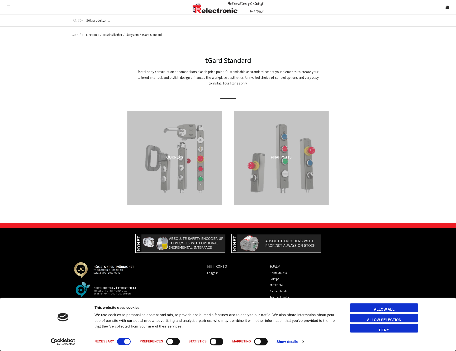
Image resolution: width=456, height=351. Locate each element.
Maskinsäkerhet (112, 35)
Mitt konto (276, 285)
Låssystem (132, 35)
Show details (287, 342)
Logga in (212, 273)
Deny (384, 330)
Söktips (274, 279)
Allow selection (384, 320)
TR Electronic (90, 35)
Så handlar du (279, 291)
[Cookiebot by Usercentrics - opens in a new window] (63, 341)
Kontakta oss (278, 273)
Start (75, 35)
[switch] (173, 341)
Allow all (384, 309)
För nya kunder (279, 297)
